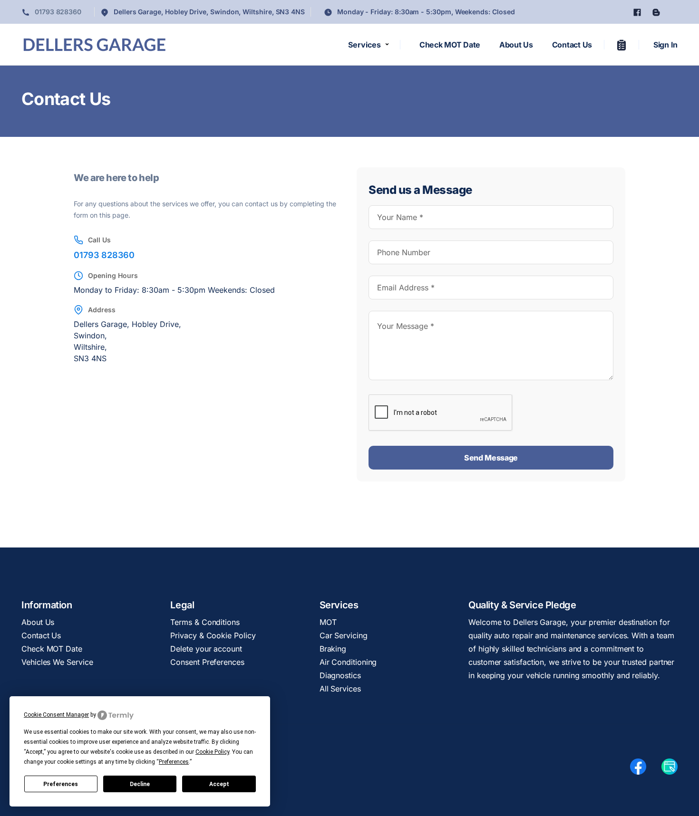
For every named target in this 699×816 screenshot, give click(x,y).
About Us (516, 44)
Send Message (491, 457)
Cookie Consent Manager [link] (56, 714)
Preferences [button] (174, 761)
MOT (328, 622)
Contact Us (572, 44)
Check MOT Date (449, 44)
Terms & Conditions (205, 622)
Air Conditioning (348, 662)
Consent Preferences (207, 662)
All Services (340, 688)
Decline (140, 784)
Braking (333, 648)
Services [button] (364, 44)
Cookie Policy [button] (212, 752)
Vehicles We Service (57, 662)
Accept (219, 784)
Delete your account (206, 648)
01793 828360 (57, 12)
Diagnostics (340, 675)
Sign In (665, 44)
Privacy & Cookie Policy (212, 635)
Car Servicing (344, 635)
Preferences (60, 784)
